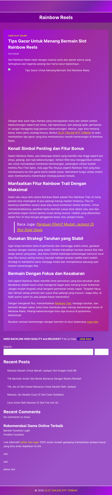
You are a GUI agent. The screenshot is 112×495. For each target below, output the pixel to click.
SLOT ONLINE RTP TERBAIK (61, 490)
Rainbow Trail (63, 303)
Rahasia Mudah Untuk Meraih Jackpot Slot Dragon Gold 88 (41, 370)
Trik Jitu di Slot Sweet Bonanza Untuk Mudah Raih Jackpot (41, 386)
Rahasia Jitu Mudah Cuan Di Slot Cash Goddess (35, 394)
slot (6, 454)
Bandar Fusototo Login (17, 430)
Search (8, 346)
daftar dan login (29, 442)
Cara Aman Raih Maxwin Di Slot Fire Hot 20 (32, 402)
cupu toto (92, 321)
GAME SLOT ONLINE (17, 36)
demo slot (9, 469)
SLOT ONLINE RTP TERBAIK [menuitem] (74, 132)
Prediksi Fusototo (14, 434)
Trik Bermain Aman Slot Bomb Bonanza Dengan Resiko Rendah (44, 378)
